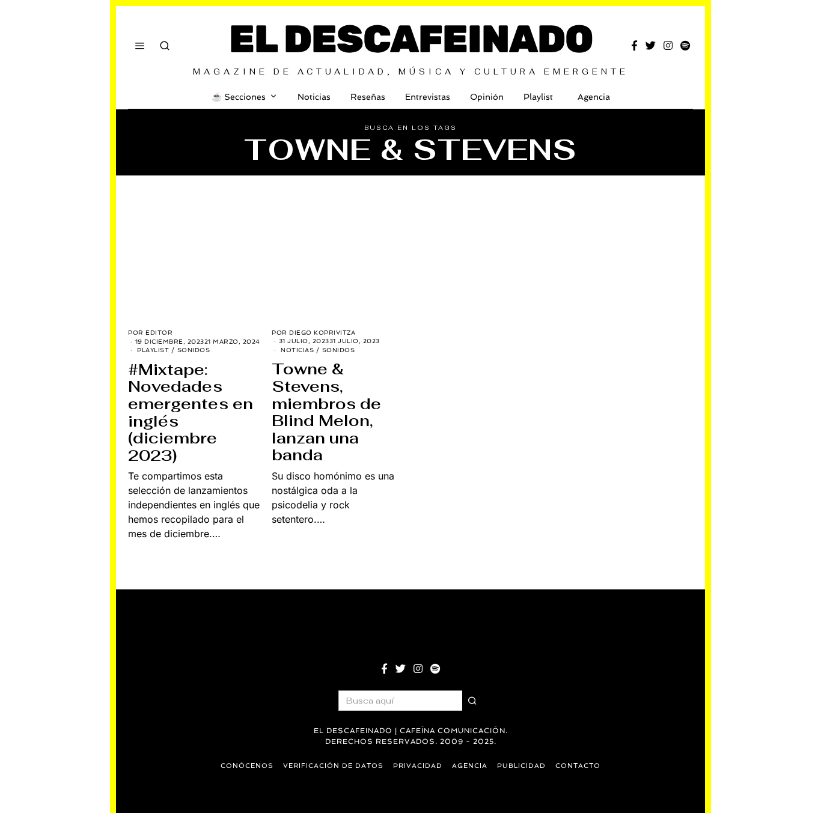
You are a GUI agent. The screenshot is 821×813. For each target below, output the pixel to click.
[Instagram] (668, 45)
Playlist (538, 97)
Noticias (314, 97)
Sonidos (193, 350)
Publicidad (521, 766)
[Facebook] (634, 45)
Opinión (487, 97)
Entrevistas (427, 97)
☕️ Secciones (239, 97)
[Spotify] (685, 45)
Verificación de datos (333, 766)
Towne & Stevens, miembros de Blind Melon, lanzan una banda (326, 412)
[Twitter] (650, 45)
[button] (472, 700)
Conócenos (247, 766)
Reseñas (367, 97)
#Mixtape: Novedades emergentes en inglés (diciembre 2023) (190, 412)
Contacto (577, 766)
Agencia (594, 97)
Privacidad (417, 766)
